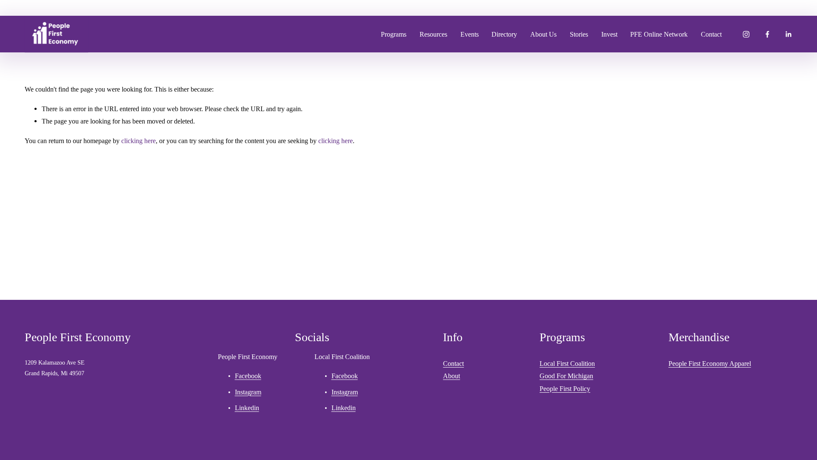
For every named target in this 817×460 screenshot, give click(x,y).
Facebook (248, 376)
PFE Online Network (659, 34)
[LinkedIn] (788, 34)
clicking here (138, 141)
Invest (609, 34)
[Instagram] (746, 34)
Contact (711, 34)
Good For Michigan (566, 376)
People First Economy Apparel (709, 363)
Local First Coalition (567, 363)
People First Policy (565, 389)
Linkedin (247, 408)
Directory (504, 34)
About (451, 376)
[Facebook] (767, 34)
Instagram (248, 392)
